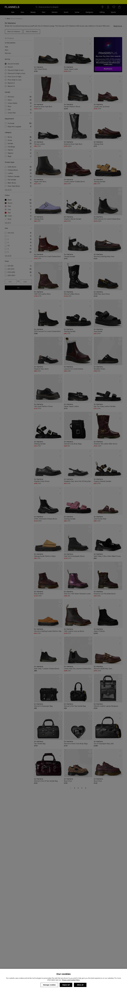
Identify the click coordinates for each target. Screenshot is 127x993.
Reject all (66, 985)
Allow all (80, 985)
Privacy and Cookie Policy (71, 980)
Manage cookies (49, 985)
